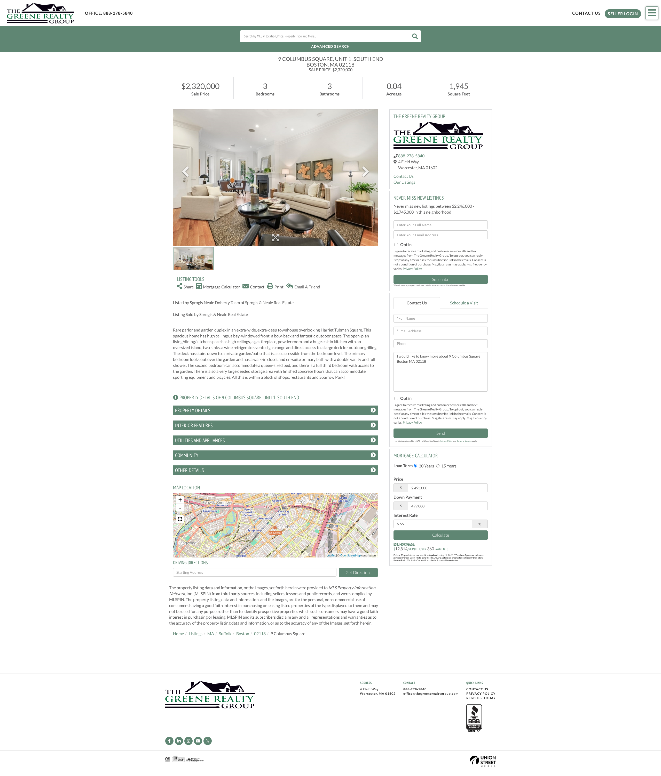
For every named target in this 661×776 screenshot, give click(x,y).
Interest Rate (406, 515)
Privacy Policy (412, 269)
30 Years (426, 465)
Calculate (440, 534)
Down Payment (408, 497)
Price (398, 478)
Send (440, 433)
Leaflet (331, 555)
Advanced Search (330, 46)
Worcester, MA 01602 (378, 694)
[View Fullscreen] (180, 519)
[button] (415, 36)
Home (178, 633)
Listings (195, 633)
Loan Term (403, 465)
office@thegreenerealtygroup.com (431, 694)
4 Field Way (369, 689)
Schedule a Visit (464, 302)
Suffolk (225, 633)
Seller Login (623, 13)
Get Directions (358, 572)
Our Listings (404, 182)
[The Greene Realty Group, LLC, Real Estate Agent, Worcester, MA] (474, 718)
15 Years (448, 465)
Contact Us (586, 13)
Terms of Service (464, 441)
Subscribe (440, 279)
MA (210, 633)
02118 (260, 633)
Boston (242, 633)
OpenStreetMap (350, 555)
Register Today (481, 698)
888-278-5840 (118, 13)
